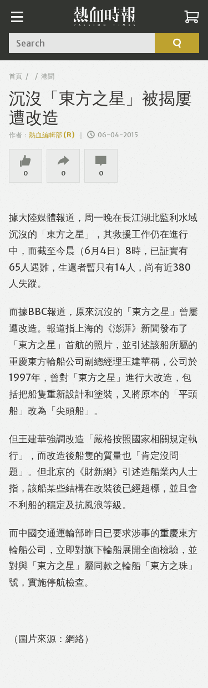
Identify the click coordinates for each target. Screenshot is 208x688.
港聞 (47, 76)
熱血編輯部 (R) (52, 135)
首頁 (15, 76)
